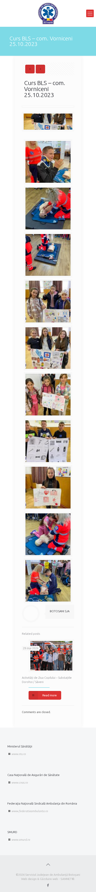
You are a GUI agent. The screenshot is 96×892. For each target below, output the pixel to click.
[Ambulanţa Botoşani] (48, 13)
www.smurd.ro (20, 839)
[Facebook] (48, 885)
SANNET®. (68, 878)
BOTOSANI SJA (59, 611)
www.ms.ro (18, 753)
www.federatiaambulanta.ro (29, 811)
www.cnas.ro (19, 782)
